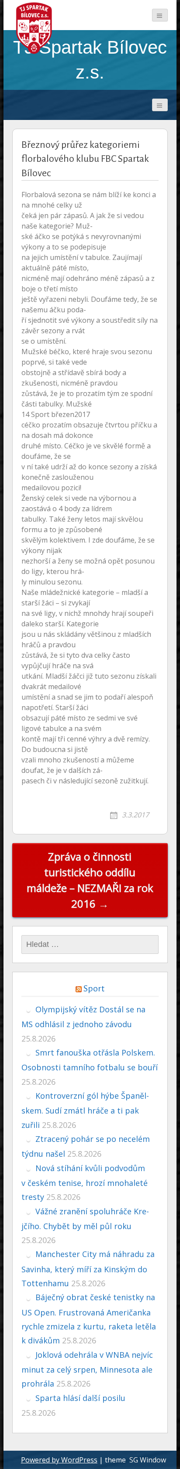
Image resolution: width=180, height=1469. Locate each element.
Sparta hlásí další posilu (80, 1398)
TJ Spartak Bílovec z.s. (90, 59)
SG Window (147, 1460)
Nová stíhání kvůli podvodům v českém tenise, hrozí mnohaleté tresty (84, 1183)
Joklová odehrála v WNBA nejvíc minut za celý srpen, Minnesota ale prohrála (87, 1369)
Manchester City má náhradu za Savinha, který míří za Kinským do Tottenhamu (88, 1268)
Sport (93, 988)
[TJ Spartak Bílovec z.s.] (34, 28)
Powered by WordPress (59, 1460)
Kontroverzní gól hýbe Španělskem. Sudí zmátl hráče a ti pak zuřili (85, 1110)
